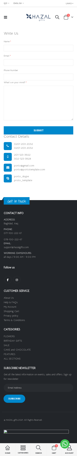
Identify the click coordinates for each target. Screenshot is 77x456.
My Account (10, 306)
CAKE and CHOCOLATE (17, 349)
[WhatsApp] (65, 444)
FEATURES (10, 354)
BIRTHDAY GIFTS (13, 340)
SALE (7, 345)
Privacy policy (11, 315)
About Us (9, 297)
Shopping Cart (11, 311)
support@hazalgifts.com (16, 247)
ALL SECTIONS (12, 358)
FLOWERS (9, 336)
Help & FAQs (11, 302)
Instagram (17, 279)
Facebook (8, 279)
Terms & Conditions (14, 320)
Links (69, 3)
